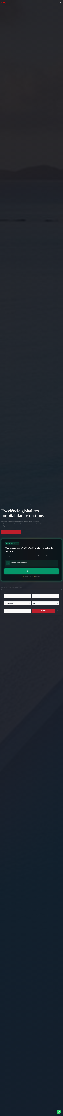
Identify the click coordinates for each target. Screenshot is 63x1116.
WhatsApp (32, 571)
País (5, 592)
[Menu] (60, 2)
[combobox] (17, 596)
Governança (28, 532)
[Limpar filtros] (57, 611)
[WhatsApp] (59, 1112)
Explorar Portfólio (10, 532)
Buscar (43, 610)
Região (34, 592)
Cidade (34, 600)
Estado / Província (9, 600)
